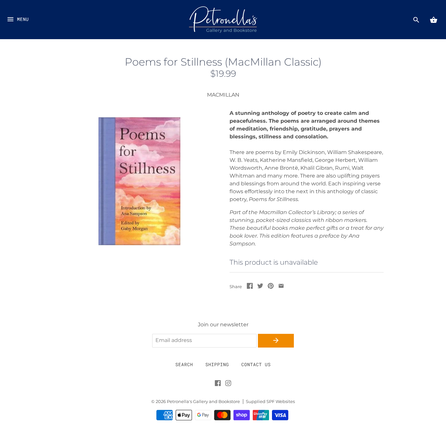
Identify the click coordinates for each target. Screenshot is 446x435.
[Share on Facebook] (250, 287)
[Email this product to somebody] (281, 287)
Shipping (217, 364)
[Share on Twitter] (260, 287)
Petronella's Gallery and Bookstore (203, 401)
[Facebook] (218, 384)
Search (184, 364)
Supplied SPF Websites (270, 401)
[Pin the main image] (271, 287)
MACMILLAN (223, 95)
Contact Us (256, 364)
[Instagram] (228, 384)
